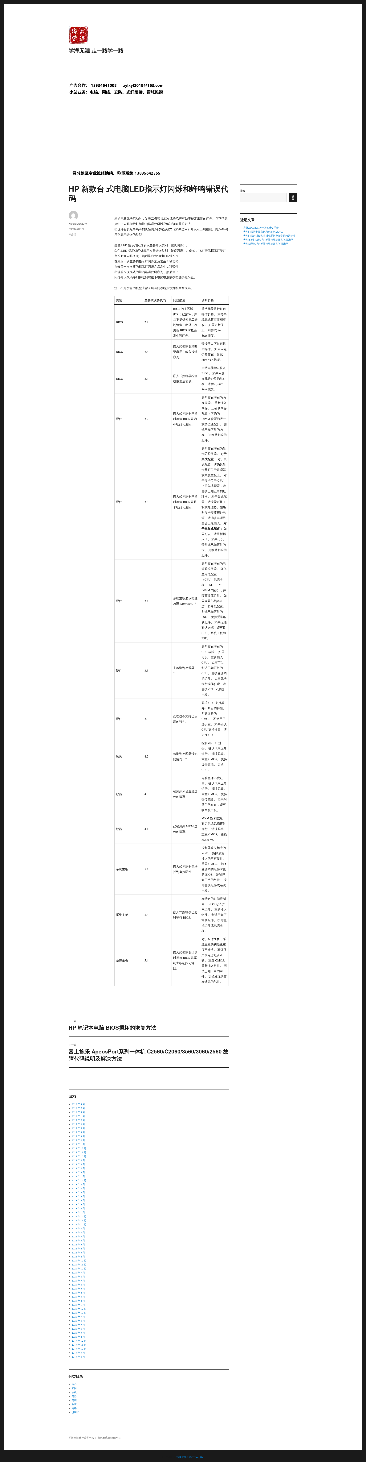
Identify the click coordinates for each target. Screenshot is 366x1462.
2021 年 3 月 (78, 1296)
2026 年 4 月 (78, 1112)
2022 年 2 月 (78, 1256)
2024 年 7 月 (78, 1168)
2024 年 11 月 (79, 1152)
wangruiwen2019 (78, 223)
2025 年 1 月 (78, 1144)
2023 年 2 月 (78, 1208)
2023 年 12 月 (79, 1180)
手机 (74, 1392)
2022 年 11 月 (79, 1220)
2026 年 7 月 (78, 1108)
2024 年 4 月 (78, 1172)
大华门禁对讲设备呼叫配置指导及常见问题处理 (269, 235)
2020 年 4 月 (78, 1336)
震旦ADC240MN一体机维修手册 (261, 227)
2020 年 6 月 (78, 1328)
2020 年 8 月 (78, 1320)
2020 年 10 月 (79, 1312)
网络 (74, 1408)
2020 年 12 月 (79, 1308)
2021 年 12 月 (79, 1260)
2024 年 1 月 (78, 1176)
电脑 (74, 1400)
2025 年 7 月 (78, 1120)
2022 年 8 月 (78, 1232)
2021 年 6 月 (78, 1284)
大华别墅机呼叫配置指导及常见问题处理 (265, 243)
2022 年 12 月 (79, 1216)
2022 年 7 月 (78, 1236)
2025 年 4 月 (78, 1132)
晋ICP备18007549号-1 (190, 1457)
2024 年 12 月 (79, 1148)
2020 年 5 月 (78, 1332)
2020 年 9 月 (78, 1316)
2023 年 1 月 (78, 1212)
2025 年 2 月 (78, 1140)
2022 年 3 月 (78, 1252)
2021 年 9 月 (78, 1272)
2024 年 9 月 (78, 1160)
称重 (74, 1404)
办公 (74, 1384)
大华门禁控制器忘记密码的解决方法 (263, 231)
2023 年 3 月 (78, 1204)
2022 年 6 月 (78, 1240)
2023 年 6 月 (78, 1192)
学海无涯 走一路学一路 (96, 50)
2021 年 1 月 (78, 1304)
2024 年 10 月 (79, 1156)
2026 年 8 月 (78, 1104)
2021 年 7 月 (78, 1280)
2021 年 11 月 (79, 1264)
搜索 (242, 190)
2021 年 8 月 (78, 1276)
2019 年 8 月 (78, 1356)
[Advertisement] (183, 136)
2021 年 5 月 (78, 1288)
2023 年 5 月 (78, 1196)
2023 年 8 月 (78, 1184)
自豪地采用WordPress (108, 1437)
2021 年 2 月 (78, 1300)
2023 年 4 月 (78, 1200)
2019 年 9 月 (78, 1352)
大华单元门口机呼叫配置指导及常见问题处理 (268, 239)
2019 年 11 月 (79, 1344)
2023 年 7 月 (78, 1188)
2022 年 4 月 (78, 1248)
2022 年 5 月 (78, 1244)
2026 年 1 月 (78, 1116)
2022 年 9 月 (78, 1228)
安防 (74, 1388)
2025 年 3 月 (78, 1136)
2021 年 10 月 (79, 1268)
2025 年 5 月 (78, 1128)
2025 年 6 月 (78, 1124)
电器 (74, 1396)
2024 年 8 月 (78, 1164)
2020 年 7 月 (78, 1324)
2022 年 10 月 (79, 1224)
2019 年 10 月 (79, 1348)
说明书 (75, 1412)
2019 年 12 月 (79, 1340)
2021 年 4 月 (78, 1292)
